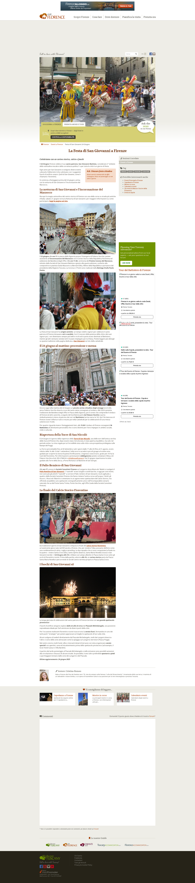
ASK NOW (126, 263)
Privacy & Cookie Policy (83, 865)
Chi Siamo (78, 856)
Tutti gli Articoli (80, 862)
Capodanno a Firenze (131, 182)
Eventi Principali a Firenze (133, 180)
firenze (123, 171)
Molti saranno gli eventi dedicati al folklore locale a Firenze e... (140, 700)
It (145, 54)
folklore (138, 171)
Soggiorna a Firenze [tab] (52, 124)
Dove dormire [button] (112, 17)
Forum (151, 716)
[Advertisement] (97, 35)
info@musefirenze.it (76, 458)
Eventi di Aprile (129, 192)
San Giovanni (79, 341)
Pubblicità (78, 858)
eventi (130, 171)
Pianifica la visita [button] (131, 17)
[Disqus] (97, 745)
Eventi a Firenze (57, 144)
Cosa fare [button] (97, 17)
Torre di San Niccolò (82, 439)
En (143, 54)
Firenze (46, 144)
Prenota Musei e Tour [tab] (74, 124)
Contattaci (78, 860)
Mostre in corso (129, 184)
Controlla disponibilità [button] (63, 137)
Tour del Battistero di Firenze (135, 270)
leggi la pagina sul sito (58, 201)
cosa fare (146, 171)
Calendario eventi (130, 186)
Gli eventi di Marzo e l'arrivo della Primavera (101, 697)
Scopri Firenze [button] (81, 17)
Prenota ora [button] (150, 17)
